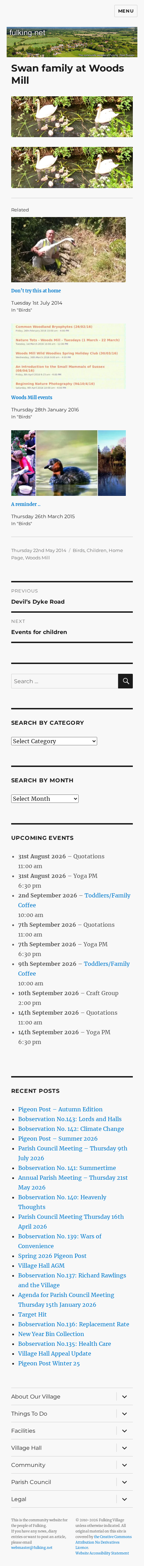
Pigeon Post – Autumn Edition (60, 1109)
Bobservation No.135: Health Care (64, 1343)
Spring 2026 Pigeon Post (52, 1255)
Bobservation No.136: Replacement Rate (73, 1324)
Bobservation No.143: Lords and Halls (70, 1119)
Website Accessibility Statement (102, 1553)
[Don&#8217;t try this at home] (68, 250)
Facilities (23, 1430)
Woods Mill (37, 557)
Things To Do (29, 1413)
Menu (126, 11)
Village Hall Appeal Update (54, 1353)
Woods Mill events (31, 398)
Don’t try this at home (36, 291)
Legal (18, 1499)
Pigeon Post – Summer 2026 (58, 1138)
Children (97, 550)
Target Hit (32, 1314)
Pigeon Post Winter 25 (49, 1363)
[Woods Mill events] (68, 356)
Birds (79, 550)
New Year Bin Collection (51, 1333)
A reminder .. (26, 504)
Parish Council (31, 1482)
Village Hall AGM (41, 1265)
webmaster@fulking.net (31, 1547)
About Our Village (35, 1396)
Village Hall (26, 1448)
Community (28, 1465)
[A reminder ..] (68, 463)
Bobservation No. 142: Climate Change (71, 1128)
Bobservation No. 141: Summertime (67, 1167)
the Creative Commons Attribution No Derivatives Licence (103, 1542)
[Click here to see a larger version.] (72, 167)
